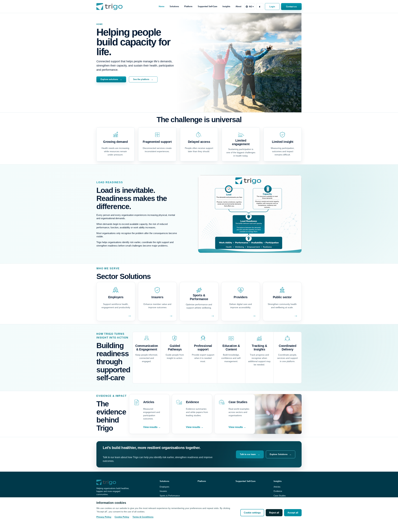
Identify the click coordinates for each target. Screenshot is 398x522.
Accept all (292, 512)
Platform (188, 6)
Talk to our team (250, 454)
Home (161, 6)
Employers (164, 487)
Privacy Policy (103, 517)
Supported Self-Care (207, 6)
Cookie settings (252, 512)
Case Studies (280, 495)
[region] (199, 509)
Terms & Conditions (142, 517)
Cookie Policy (122, 517)
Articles (277, 487)
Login (272, 6)
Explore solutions (111, 79)
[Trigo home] (109, 6)
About (238, 6)
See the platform (143, 79)
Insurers (163, 491)
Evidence (278, 491)
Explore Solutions (280, 454)
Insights (226, 6)
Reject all (274, 512)
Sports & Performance (170, 495)
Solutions (174, 6)
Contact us (291, 6)
